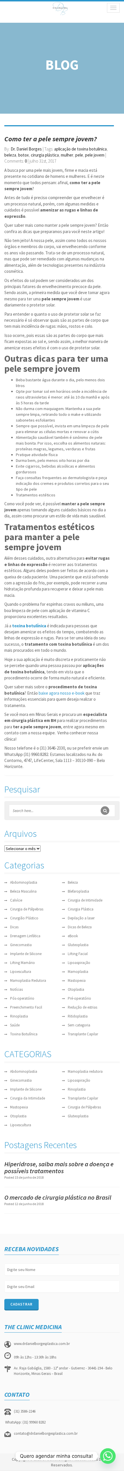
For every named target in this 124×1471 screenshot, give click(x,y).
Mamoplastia (78, 971)
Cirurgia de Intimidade (85, 900)
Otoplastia (76, 989)
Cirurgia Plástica (80, 909)
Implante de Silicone (26, 953)
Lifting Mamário (22, 962)
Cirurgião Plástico (24, 918)
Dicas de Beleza (80, 927)
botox (23, 155)
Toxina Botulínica (23, 1034)
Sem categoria (79, 1025)
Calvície (16, 900)
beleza (10, 155)
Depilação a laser (81, 918)
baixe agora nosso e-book (61, 693)
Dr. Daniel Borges (26, 149)
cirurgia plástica (45, 155)
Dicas (14, 927)
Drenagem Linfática (25, 935)
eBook (73, 935)
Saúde (15, 1025)
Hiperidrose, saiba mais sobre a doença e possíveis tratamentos (59, 1167)
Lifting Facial (78, 953)
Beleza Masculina (23, 891)
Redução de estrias (82, 1007)
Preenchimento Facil (26, 1007)
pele (79, 155)
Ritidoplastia (78, 1016)
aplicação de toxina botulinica (80, 149)
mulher (67, 155)
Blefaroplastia (78, 891)
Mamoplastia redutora (85, 1071)
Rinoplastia (19, 1016)
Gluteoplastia (78, 944)
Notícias (16, 989)
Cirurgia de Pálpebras (26, 909)
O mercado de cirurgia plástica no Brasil (57, 1197)
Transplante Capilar (83, 1034)
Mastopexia (77, 980)
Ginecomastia (21, 944)
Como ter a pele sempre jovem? (50, 138)
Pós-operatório (22, 998)
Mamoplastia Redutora (28, 980)
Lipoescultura (20, 971)
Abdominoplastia (23, 882)
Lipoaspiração (79, 962)
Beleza (73, 882)
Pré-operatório (79, 998)
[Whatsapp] (108, 1456)
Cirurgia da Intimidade (27, 1098)
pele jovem (94, 155)
